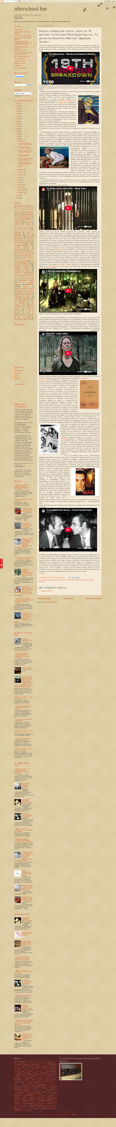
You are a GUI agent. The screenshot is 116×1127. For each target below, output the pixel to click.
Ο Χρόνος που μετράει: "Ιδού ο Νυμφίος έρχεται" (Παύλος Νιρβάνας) (23, 707)
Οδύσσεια (26, 286)
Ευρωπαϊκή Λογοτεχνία (21, 247)
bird (17, 376)
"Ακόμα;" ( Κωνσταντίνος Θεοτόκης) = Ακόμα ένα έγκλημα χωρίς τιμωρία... (23, 830)
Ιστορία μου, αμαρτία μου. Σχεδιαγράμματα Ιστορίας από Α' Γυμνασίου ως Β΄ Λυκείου (23, 43)
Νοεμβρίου (21, 169)
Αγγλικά (32, 206)
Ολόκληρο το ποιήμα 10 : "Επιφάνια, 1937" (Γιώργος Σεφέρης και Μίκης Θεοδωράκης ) (23, 840)
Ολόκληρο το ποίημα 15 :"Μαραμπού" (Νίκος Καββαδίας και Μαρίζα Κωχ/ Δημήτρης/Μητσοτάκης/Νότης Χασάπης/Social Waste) (23, 543)
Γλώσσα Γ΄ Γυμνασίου (23, 1073)
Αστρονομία (28, 222)
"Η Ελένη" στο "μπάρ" (20, 50)
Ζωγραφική (17, 249)
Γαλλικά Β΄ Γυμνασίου (26, 225)
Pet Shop (19, 166)
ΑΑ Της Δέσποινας (20, 206)
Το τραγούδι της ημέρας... (36, 1105)
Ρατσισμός (31, 299)
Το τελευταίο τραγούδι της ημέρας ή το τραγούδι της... (25, 143)
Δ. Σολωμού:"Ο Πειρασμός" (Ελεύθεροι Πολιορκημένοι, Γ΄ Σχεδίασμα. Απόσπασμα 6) (22, 958)
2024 (17, 108)
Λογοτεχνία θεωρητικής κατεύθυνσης (44, 1091)
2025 (17, 106)
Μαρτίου (20, 187)
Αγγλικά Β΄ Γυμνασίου (26, 209)
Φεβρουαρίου (21, 189)
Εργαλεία (29, 245)
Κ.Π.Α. (18, 258)
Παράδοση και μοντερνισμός (23, 293)
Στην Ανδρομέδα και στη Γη (21, 56)
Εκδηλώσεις (30, 237)
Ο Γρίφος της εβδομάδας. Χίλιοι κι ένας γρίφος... (27, 640)
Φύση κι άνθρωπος (28, 314)
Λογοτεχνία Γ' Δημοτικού (19, 273)
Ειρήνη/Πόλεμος (18, 237)
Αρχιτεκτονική (18, 222)
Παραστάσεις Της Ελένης (22, 296)
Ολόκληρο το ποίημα (19, 63)
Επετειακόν (25, 244)
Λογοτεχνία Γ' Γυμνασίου (22, 272)
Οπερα (19, 290)
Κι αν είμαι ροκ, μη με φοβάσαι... (23, 35)
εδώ (46, 88)
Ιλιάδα (23, 250)
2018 (17, 124)
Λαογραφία (18, 263)
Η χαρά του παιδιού (19, 61)
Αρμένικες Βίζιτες (27, 215)
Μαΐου (19, 182)
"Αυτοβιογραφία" (52, 266)
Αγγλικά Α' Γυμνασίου (21, 207)
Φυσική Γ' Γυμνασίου (21, 316)
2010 (17, 198)
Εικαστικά (28, 235)
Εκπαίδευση (17, 242)
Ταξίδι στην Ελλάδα (27, 668)
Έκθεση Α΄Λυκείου (21, 239)
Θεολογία (16, 250)
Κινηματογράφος (48, 580)
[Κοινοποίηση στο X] (75, 577)
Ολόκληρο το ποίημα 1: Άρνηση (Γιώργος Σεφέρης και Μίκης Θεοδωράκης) (27, 887)
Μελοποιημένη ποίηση (26, 280)
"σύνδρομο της (85, 378)
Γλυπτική (28, 229)
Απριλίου (20, 184)
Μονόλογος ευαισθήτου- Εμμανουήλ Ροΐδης (27, 1007)
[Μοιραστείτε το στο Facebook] (77, 577)
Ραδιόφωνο (23, 299)
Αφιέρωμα (27, 224)
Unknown (18, 373)
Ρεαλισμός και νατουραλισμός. (23, 738)
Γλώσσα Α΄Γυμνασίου (19, 230)
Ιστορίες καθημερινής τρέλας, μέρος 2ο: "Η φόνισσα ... (25, 159)
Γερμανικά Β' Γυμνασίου (25, 227)
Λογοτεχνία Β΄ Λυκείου (78, 580)
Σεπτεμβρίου (21, 174)
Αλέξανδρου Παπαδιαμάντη (66, 100)
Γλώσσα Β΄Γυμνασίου (51, 1071)
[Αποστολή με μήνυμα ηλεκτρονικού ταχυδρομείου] (72, 577)
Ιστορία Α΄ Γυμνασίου (51, 1079)
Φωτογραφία (30, 316)
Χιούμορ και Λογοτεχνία (24, 318)
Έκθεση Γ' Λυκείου (26, 240)
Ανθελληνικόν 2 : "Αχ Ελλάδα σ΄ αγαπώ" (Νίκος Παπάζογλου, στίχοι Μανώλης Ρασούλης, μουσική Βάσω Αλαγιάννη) (27, 590)
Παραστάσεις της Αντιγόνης (22, 295)
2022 (17, 113)
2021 (17, 116)
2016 (17, 129)
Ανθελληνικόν (18, 65)
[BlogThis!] (74, 577)
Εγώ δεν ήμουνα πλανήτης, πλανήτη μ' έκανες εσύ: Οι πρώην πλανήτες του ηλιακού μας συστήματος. (23, 600)
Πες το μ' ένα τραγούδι (20, 68)
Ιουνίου (20, 179)
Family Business (18, 319)
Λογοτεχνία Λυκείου (28, 278)
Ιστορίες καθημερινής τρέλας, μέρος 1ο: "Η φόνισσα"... (25, 163)
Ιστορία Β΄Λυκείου (19, 255)
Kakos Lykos (19, 370)
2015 (17, 131)
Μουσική (87, 580)
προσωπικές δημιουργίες (22, 298)
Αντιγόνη (19, 214)
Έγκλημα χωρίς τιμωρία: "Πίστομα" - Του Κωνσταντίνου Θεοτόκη (27, 943)
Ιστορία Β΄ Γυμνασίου (24, 254)
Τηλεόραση (19, 306)
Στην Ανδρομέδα (19, 303)
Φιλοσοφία (17, 313)
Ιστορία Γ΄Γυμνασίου (28, 257)
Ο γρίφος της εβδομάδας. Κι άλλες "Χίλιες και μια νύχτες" (23, 749)
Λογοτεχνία (56, 580)
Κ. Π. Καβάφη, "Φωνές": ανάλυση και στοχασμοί (24, 147)
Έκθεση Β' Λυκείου (52, 1074)
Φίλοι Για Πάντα (26, 311)
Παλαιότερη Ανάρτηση (94, 598)
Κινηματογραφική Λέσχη (27, 260)
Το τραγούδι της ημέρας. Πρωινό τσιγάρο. (23, 155)
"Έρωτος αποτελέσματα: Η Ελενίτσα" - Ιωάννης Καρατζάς (27, 873)
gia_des (18, 378)
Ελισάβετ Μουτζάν (65, 264)
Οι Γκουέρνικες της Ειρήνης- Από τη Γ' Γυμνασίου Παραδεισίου (24, 558)
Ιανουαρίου (21, 192)
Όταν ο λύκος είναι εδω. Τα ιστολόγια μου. (21, 47)
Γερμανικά (16, 227)
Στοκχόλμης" (42, 380)
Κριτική (32, 262)
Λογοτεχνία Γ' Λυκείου (51, 1089)
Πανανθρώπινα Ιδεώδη (28, 291)
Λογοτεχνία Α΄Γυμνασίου (21, 267)
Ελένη (24, 242)
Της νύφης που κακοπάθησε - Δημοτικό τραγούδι (27, 801)
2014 (17, 133)
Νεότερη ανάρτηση (44, 598)
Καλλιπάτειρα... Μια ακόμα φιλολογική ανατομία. (27, 934)
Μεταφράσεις (22, 282)
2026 (17, 103)
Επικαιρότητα (18, 245)
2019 (17, 121)
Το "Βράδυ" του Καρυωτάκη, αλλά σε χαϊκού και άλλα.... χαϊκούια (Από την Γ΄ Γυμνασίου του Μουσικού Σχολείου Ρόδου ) (23, 617)
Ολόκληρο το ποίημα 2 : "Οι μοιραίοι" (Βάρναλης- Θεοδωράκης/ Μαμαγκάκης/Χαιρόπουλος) (22, 487)
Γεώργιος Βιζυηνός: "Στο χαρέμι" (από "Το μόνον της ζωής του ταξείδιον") (27, 1036)
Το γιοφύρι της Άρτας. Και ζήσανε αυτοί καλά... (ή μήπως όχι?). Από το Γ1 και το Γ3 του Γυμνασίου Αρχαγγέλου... (23, 1022)
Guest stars (29, 319)
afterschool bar (30, 8)
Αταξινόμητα (17, 224)
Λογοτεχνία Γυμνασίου (28, 275)
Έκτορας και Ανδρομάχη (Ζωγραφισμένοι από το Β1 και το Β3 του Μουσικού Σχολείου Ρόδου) (27, 573)
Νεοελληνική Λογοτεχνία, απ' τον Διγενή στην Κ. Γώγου (23, 53)
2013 (17, 136)
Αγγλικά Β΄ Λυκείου (18, 211)
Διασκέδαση (18, 235)
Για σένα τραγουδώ (19, 58)
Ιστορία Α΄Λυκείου (29, 252)
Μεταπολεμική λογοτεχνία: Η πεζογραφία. (25, 785)
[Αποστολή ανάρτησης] (69, 577)
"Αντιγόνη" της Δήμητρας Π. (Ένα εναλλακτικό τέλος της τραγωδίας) (27, 525)
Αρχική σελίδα (68, 598)
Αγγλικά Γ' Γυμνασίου (29, 211)
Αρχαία (15, 217)
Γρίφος (28, 234)
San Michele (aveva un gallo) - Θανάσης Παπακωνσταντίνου (27, 510)
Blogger (74, 1114)
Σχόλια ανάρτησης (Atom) (51, 602)
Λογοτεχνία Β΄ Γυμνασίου (22, 269)
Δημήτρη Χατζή (62, 102)
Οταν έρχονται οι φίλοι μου (45, 1097)
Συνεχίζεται (42, 573)
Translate (27, 95)
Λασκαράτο (61, 249)
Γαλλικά (16, 225)
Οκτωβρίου (21, 172)
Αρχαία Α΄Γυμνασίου (25, 217)
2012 (17, 139)
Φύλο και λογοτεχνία (43, 1107)
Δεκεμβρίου (21, 141)
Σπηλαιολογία (20, 301)
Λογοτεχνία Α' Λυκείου (65, 580)
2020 (17, 118)
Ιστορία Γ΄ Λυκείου (19, 1083)
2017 (17, 126)
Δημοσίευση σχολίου (46, 591)
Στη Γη (29, 301)
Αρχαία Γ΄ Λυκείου (28, 220)
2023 (17, 111)
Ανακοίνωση (19, 212)
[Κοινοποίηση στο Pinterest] (79, 577)
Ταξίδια (32, 304)
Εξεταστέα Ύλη (50, 1076)
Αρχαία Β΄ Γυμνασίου (20, 219)
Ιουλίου (20, 177)
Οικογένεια (17, 288)
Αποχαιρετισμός (29, 214)
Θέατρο (28, 249)
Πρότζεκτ (16, 299)
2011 (17, 195)
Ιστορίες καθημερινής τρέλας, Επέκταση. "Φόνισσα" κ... (25, 151)
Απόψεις (18, 215)
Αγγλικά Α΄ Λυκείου (51, 1061)
